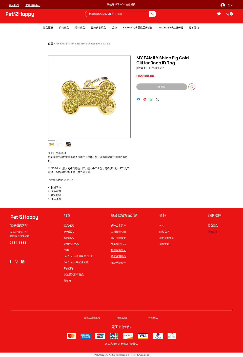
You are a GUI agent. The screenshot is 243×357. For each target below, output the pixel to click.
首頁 (50, 43)
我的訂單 (69, 268)
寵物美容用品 (71, 243)
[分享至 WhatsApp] (151, 99)
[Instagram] (16, 261)
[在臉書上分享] (139, 99)
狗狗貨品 (69, 231)
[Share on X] (157, 99)
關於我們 (164, 231)
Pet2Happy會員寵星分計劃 (76, 256)
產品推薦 (69, 225)
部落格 (67, 280)
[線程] (22, 261)
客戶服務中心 (20, 231)
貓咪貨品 (69, 237)
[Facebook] (10, 261)
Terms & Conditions (140, 354)
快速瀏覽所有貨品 (74, 274)
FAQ (161, 225)
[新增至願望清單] (191, 86)
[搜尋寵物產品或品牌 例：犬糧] (152, 14)
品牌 (66, 250)
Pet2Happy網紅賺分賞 (76, 262)
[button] (230, 14)
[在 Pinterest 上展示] (145, 99)
